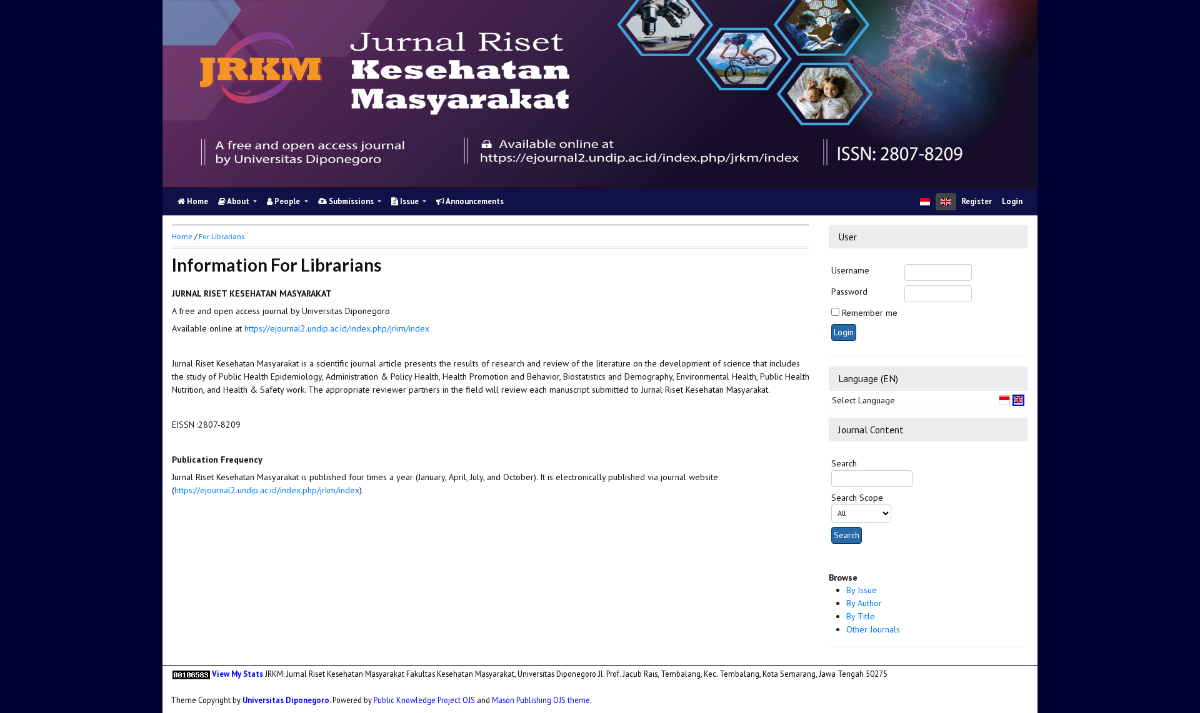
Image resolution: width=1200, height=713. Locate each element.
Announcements (474, 201)
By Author (864, 603)
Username (850, 270)
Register (976, 201)
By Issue (861, 590)
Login (1012, 201)
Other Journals (873, 629)
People (287, 201)
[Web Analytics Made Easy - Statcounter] (191, 674)
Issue (409, 201)
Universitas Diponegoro (285, 700)
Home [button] (182, 236)
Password (849, 291)
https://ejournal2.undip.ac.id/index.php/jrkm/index (336, 328)
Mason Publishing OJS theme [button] (541, 700)
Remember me (870, 312)
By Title (860, 616)
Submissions (351, 201)
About (238, 201)
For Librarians (221, 236)
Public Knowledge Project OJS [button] (424, 700)
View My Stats (237, 674)
